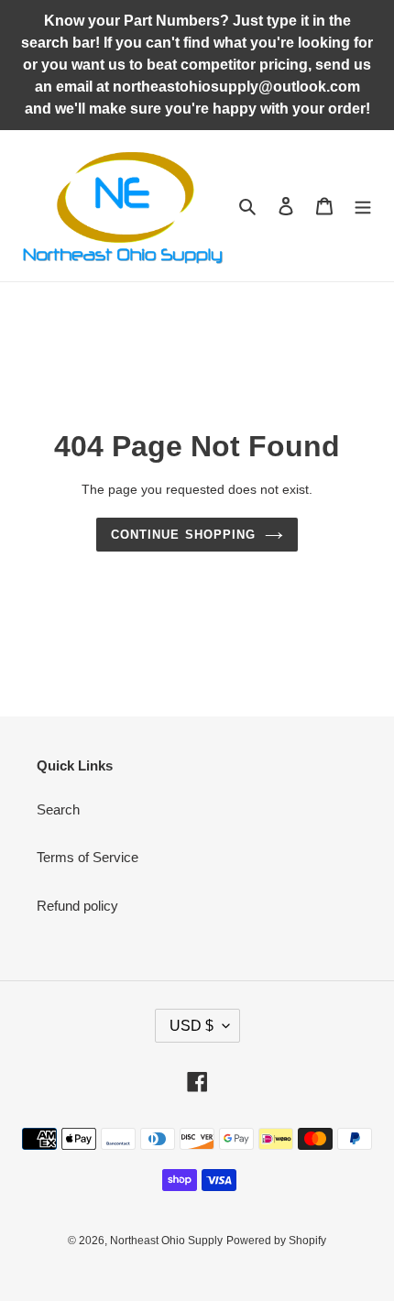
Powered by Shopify (276, 1240)
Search (58, 809)
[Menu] (363, 205)
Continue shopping (183, 534)
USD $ (191, 1025)
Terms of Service (87, 857)
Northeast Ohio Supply (166, 1240)
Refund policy (77, 905)
